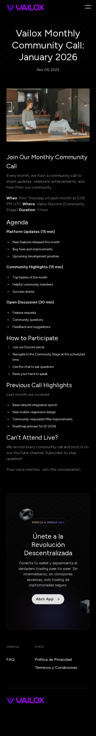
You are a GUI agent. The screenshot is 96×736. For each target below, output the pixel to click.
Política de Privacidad (53, 659)
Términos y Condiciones (56, 667)
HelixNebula (10, 718)
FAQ (10, 659)
